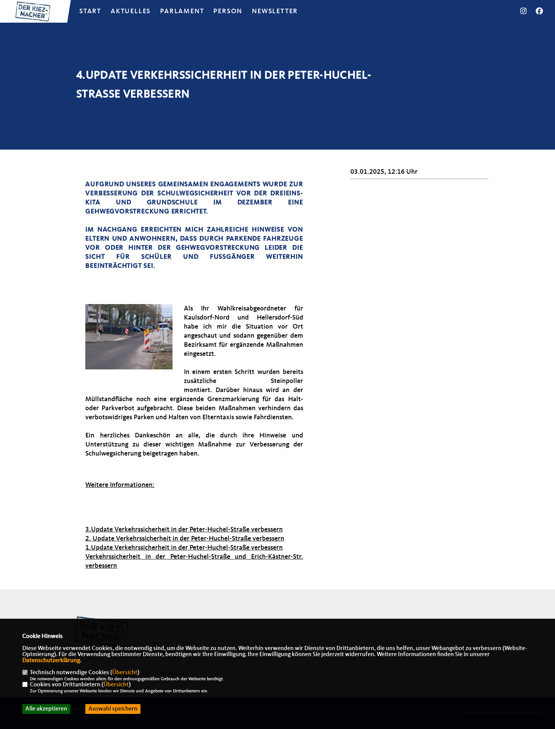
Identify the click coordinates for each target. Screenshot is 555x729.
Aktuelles (131, 11)
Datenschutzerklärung (51, 661)
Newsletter (275, 11)
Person (227, 11)
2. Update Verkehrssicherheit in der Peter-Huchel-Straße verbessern (184, 538)
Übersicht (124, 673)
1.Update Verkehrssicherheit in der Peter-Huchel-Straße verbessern (184, 547)
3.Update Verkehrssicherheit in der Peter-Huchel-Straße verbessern (184, 529)
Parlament (182, 11)
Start (90, 11)
